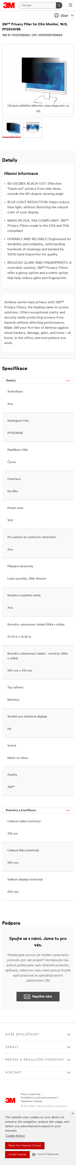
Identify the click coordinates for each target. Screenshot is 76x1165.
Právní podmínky (31, 1094)
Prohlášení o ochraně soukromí (39, 1097)
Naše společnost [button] (22, 1034)
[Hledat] (59, 5)
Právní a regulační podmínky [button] (35, 1060)
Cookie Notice (15, 1136)
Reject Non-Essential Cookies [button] (25, 1145)
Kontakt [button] (13, 1072)
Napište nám (42, 996)
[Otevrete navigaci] (70, 5)
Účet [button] (64, 16)
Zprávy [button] (12, 1047)
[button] (45, 1154)
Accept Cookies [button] (17, 1154)
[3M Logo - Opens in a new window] (9, 5)
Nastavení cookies (31, 1101)
